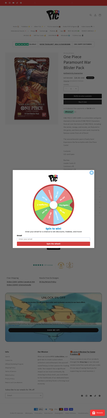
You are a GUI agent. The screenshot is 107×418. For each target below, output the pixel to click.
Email (19, 235)
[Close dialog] (91, 173)
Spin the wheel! (53, 244)
